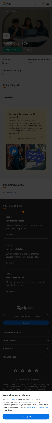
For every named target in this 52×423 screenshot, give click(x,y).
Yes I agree (26, 416)
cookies (12, 399)
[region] (26, 407)
